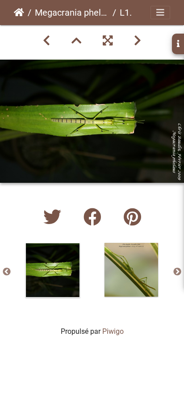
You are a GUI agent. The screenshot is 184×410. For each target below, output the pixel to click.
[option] (52, 270)
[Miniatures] (76, 40)
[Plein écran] (107, 40)
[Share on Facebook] (95, 217)
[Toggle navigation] (160, 12)
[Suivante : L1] (137, 40)
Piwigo (113, 331)
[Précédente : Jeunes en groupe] (46, 40)
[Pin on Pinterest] (132, 217)
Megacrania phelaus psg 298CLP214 (72, 12)
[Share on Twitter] (54, 217)
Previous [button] (6, 272)
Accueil (19, 12)
